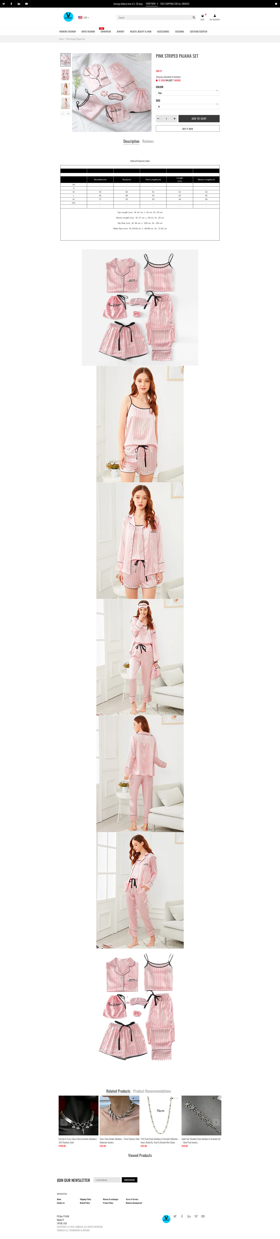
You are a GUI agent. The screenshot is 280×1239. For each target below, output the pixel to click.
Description (131, 141)
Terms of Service (132, 1199)
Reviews (148, 141)
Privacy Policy (108, 1202)
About (59, 1199)
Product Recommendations (152, 1091)
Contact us (61, 1202)
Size (158, 100)
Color (159, 87)
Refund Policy (85, 1202)
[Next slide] (216, 1122)
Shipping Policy (85, 1199)
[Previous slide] (63, 1122)
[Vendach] (68, 17)
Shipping (159, 77)
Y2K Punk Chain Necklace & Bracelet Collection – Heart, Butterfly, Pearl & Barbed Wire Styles (160, 1140)
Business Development (134, 1202)
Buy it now (187, 129)
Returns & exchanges (110, 1199)
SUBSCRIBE (129, 1179)
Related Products (118, 1091)
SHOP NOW (151, 3)
